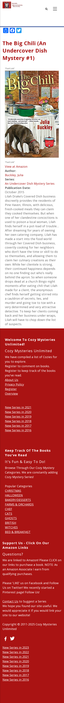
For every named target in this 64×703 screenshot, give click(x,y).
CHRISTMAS (13, 491)
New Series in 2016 (18, 430)
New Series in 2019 (18, 416)
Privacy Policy (14, 384)
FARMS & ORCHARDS (19, 504)
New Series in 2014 (18, 439)
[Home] (12, 5)
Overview (11, 394)
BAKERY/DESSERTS (18, 500)
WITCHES (11, 527)
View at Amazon (16, 166)
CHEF (8, 509)
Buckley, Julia (14, 175)
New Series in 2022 (15, 652)
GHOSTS (11, 518)
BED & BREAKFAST (18, 532)
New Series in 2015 (18, 435)
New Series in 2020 (18, 412)
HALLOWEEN (14, 495)
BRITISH (10, 523)
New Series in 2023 (15, 647)
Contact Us (10, 601)
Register (11, 389)
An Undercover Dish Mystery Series (29, 183)
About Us (11, 380)
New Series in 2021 (18, 407)
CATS (8, 514)
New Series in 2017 (18, 426)
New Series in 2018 (18, 421)
